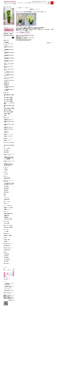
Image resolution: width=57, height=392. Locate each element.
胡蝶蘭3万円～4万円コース (8, 127)
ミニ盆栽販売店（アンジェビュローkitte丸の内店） (9, 284)
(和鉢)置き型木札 (7, 199)
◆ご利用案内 (5, 167)
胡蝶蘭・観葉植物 (6, 263)
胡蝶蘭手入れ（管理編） (8, 235)
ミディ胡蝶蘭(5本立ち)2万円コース (9, 72)
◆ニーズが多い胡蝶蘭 (6, 148)
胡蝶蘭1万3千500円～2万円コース (9, 122)
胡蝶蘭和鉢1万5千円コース (8, 119)
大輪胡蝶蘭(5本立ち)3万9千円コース (9, 53)
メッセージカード (7, 197)
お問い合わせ (33, 2)
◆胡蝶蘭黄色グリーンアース (7, 138)
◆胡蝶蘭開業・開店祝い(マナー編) (8, 154)
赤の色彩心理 (6, 257)
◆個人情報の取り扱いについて (8, 243)
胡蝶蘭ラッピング (7, 209)
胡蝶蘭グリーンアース (35, 9)
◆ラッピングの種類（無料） (7, 205)
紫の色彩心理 (6, 261)
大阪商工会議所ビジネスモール (9, 290)
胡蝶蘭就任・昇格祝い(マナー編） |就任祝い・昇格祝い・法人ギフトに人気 (9, 165)
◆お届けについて (6, 211)
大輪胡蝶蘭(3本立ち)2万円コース (9, 61)
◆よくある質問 (5, 229)
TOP (17, 2)
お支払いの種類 (9, 223)
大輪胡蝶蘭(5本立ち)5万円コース (9, 50)
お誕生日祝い (6, 190)
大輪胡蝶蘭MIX (6, 42)
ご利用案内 (20, 2)
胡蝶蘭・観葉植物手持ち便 (8, 213)
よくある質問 (25, 2)
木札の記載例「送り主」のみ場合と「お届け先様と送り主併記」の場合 (9, 184)
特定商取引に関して (9, 249)
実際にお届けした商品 (39, 2)
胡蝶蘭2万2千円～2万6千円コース (9, 125)
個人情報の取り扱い (7, 245)
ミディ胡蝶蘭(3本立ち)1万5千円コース (9, 75)
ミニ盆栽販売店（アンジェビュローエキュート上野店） (9, 286)
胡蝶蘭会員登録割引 (7, 178)
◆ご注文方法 (5, 172)
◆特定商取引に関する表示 (7, 247)
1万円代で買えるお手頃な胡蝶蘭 (9, 146)
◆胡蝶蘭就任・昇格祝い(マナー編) (8, 161)
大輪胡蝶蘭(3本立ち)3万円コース (9, 56)
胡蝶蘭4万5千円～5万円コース (9, 130)
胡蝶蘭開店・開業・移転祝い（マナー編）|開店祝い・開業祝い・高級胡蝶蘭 (9, 158)
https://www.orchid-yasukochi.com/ (24, 40)
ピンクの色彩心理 (7, 259)
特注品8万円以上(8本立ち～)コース (9, 47)
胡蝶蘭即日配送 (29, 2)
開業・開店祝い (6, 152)
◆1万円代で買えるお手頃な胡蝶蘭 (8, 142)
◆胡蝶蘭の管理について (7, 233)
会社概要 (5, 241)
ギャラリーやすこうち (7, 288)
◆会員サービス (5, 176)
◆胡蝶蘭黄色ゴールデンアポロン (8, 134)
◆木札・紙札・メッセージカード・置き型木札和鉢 (8, 181)
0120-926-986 (18, 38)
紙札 (5, 195)
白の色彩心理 (6, 255)
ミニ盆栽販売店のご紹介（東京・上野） (9, 87)
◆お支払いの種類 (6, 221)
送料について (6, 203)
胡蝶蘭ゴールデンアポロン (8, 136)
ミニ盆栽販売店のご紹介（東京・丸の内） (9, 90)
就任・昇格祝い (6, 150)
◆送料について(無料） (6, 201)
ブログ (43, 2)
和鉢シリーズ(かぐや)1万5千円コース (9, 70)
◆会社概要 (5, 237)
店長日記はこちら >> (11, 300)
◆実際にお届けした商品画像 (7, 225)
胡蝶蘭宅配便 (6, 217)
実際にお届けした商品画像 (8, 227)
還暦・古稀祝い (6, 192)
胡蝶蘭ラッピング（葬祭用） (8, 207)
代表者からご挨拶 (7, 239)
